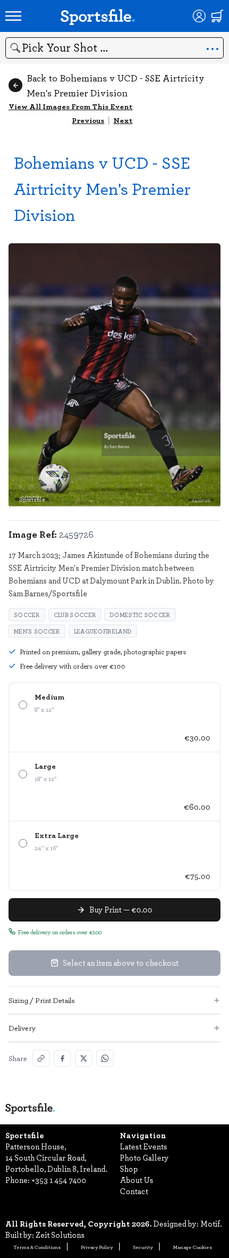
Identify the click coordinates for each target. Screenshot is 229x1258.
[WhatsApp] (104, 1058)
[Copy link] (41, 1058)
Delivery (22, 1028)
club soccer (75, 615)
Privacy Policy (97, 1247)
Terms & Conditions (37, 1247)
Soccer (27, 615)
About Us (136, 1179)
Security (143, 1247)
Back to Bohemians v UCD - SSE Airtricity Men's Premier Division (116, 85)
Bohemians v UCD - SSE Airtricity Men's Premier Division (102, 188)
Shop (129, 1168)
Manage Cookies (192, 1247)
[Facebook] (62, 1058)
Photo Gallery (144, 1157)
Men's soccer (37, 631)
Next (123, 120)
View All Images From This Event (71, 106)
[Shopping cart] (217, 16)
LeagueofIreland (103, 631)
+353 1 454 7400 (58, 1179)
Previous (88, 120)
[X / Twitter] (83, 1058)
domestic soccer (140, 615)
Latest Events (143, 1146)
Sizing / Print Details (42, 1000)
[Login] (199, 16)
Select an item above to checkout (120, 962)
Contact (134, 1191)
